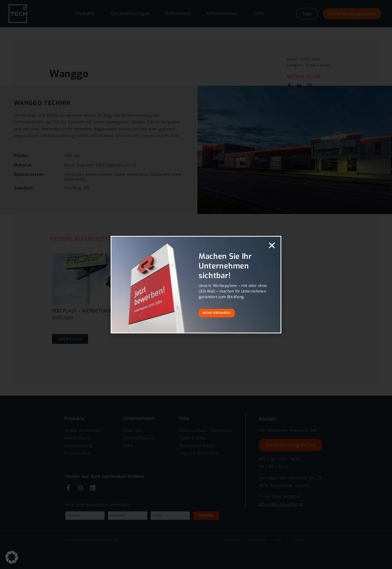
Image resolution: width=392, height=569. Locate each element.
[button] (11, 557)
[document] (196, 284)
